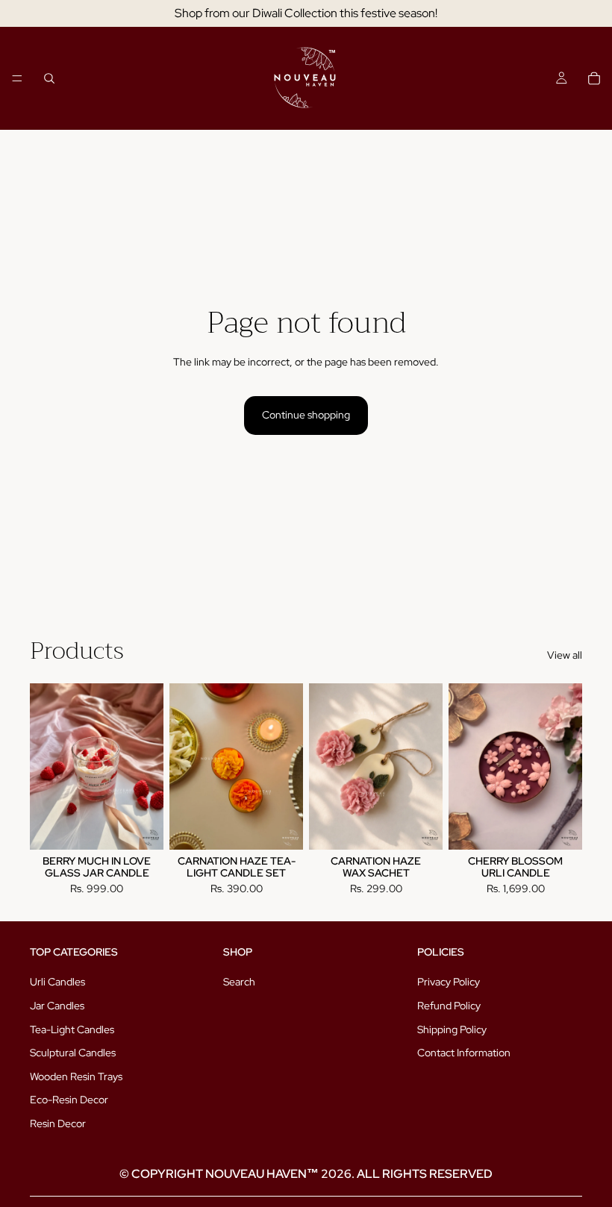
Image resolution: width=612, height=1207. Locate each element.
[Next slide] (426, 766)
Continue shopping (306, 414)
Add (153, 826)
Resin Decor (58, 1123)
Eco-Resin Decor (69, 1099)
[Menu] (17, 78)
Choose (432, 826)
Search (239, 981)
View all (564, 655)
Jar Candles (57, 1005)
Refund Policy (449, 1005)
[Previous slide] (325, 766)
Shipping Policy (452, 1029)
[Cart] (594, 78)
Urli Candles (57, 981)
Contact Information (463, 1052)
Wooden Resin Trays (76, 1076)
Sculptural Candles (73, 1052)
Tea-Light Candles (72, 1029)
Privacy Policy (448, 981)
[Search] (49, 78)
